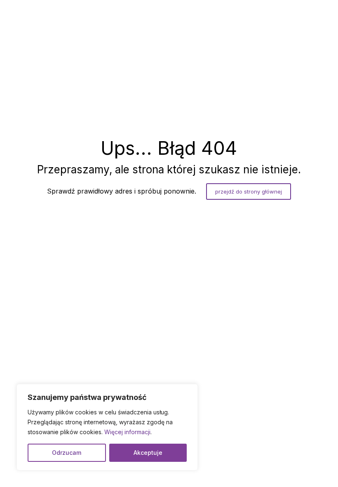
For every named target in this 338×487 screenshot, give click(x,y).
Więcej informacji (127, 431)
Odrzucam (66, 452)
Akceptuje (148, 452)
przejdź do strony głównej (248, 191)
